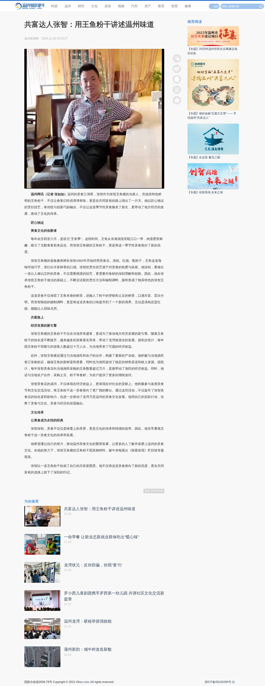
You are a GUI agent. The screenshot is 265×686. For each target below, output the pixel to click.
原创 (108, 6)
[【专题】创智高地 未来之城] (213, 176)
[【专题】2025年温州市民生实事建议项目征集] (213, 35)
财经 (81, 6)
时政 (54, 6)
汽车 (134, 6)
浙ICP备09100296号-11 (220, 681)
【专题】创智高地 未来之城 (205, 192)
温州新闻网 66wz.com (56, 481)
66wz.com (82, 681)
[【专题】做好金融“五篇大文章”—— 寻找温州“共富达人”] (213, 84)
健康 (188, 6)
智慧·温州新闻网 (154, 490)
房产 (148, 6)
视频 (121, 6)
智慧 (174, 6)
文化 (94, 6)
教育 (161, 6)
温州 (68, 6)
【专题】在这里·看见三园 (203, 157)
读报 (215, 6)
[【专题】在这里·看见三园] (213, 138)
